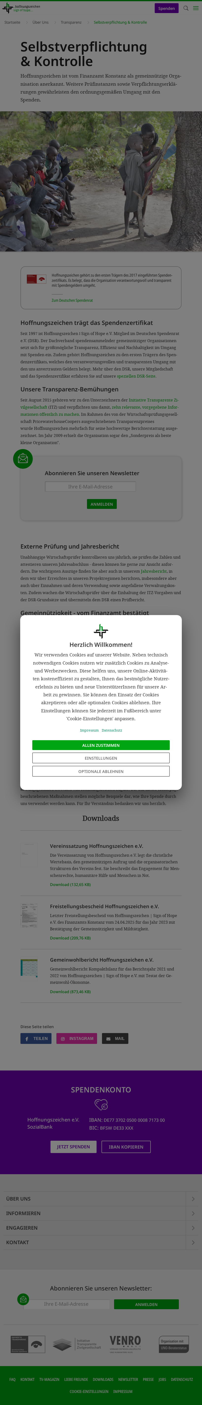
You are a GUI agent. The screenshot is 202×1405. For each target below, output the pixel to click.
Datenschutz (112, 730)
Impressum (89, 730)
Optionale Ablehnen (101, 771)
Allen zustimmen (101, 745)
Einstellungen (101, 758)
